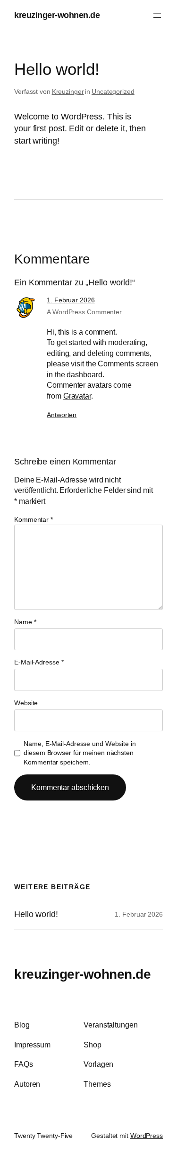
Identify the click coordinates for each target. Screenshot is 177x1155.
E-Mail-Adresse (38, 662)
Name (25, 622)
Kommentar (33, 519)
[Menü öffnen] (157, 15)
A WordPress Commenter (84, 312)
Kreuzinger (68, 91)
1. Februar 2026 (71, 300)
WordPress (146, 1135)
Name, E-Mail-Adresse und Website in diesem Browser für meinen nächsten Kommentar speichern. (80, 753)
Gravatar (77, 395)
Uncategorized (113, 91)
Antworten (61, 414)
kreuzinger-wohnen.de (57, 15)
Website (26, 703)
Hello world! (36, 914)
